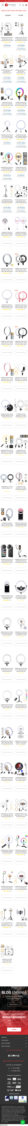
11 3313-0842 (15, 1068)
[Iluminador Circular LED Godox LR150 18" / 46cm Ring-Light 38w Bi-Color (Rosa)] (21, 296)
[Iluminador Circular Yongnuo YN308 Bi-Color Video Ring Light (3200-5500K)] (7, 296)
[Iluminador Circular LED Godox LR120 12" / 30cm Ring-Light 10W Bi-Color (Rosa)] (7, 369)
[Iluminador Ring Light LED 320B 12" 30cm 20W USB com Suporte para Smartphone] (21, 159)
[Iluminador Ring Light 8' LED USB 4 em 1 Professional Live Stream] (7, 61)
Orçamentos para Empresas (15, 1061)
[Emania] (10, 5)
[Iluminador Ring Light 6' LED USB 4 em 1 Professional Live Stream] (21, 61)
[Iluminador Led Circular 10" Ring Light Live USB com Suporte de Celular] (7, 29)
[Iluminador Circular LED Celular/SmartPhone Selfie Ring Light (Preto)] (7, 551)
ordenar (8, 15)
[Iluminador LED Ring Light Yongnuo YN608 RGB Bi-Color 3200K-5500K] (21, 126)
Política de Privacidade (14, 1050)
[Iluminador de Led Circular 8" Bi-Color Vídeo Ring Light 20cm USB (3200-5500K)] (21, 442)
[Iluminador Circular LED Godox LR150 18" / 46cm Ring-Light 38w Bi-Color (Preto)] (21, 333)
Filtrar (20, 15)
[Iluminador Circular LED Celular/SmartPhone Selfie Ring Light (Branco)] (7, 587)
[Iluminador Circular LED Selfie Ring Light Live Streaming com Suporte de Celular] (21, 551)
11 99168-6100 (15, 1071)
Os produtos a (15, 1)
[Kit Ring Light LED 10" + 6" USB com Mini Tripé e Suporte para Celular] (21, 191)
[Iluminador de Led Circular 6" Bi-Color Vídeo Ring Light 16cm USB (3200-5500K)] (21, 405)
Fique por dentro (14, 1004)
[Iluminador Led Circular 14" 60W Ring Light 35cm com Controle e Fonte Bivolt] (21, 624)
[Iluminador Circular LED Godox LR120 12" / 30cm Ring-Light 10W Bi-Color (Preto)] (7, 333)
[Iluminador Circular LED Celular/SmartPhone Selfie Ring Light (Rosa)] (21, 514)
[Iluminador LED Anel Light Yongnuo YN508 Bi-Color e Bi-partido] (21, 587)
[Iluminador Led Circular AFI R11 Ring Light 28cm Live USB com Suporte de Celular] (7, 733)
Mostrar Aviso (3, 1125)
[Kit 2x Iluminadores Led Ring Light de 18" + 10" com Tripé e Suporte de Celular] (7, 914)
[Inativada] (7, 1098)
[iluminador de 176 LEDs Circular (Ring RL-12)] (7, 478)
